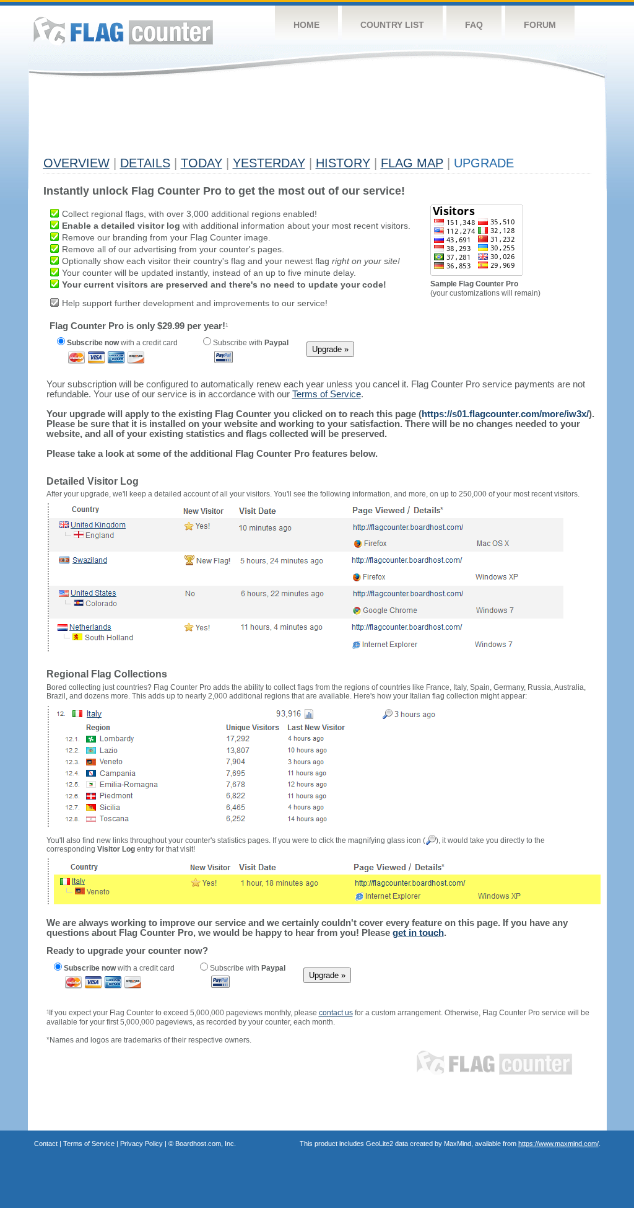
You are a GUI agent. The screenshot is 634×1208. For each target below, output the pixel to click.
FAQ (474, 25)
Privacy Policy (141, 1143)
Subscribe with (250, 342)
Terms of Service (89, 1143)
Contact (46, 1143)
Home (306, 25)
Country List (392, 25)
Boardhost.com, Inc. (205, 1143)
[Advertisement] (268, 122)
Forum (540, 25)
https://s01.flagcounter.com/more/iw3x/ (505, 413)
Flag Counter (123, 31)
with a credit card (122, 342)
